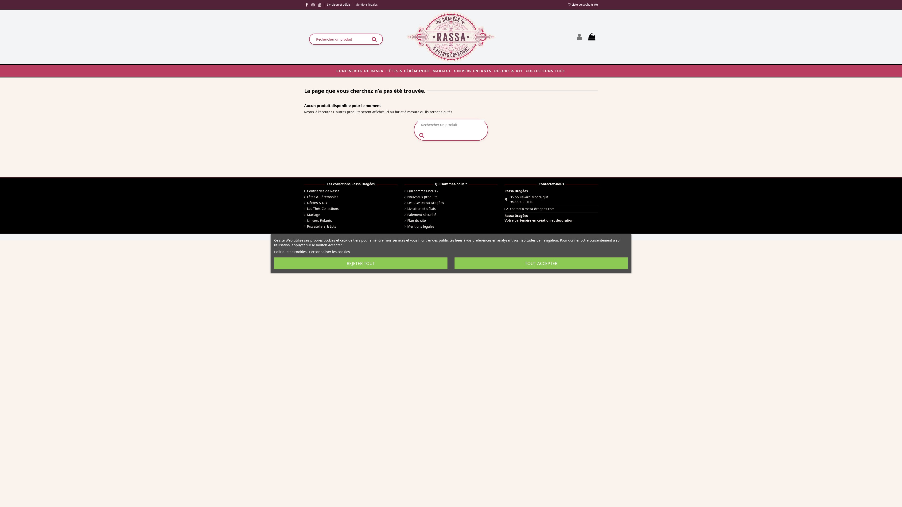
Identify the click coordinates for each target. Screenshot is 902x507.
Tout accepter (541, 263)
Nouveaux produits (422, 197)
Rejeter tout (361, 263)
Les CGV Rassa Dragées (425, 202)
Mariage (313, 214)
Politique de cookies (290, 251)
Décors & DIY (317, 202)
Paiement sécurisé (421, 214)
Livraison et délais (339, 5)
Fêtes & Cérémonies (322, 197)
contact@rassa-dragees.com (532, 209)
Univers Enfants (319, 220)
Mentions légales (366, 5)
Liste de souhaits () (584, 5)
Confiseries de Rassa (323, 191)
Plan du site (416, 220)
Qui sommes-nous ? (422, 191)
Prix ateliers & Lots (321, 226)
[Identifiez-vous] (579, 37)
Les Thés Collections (323, 208)
